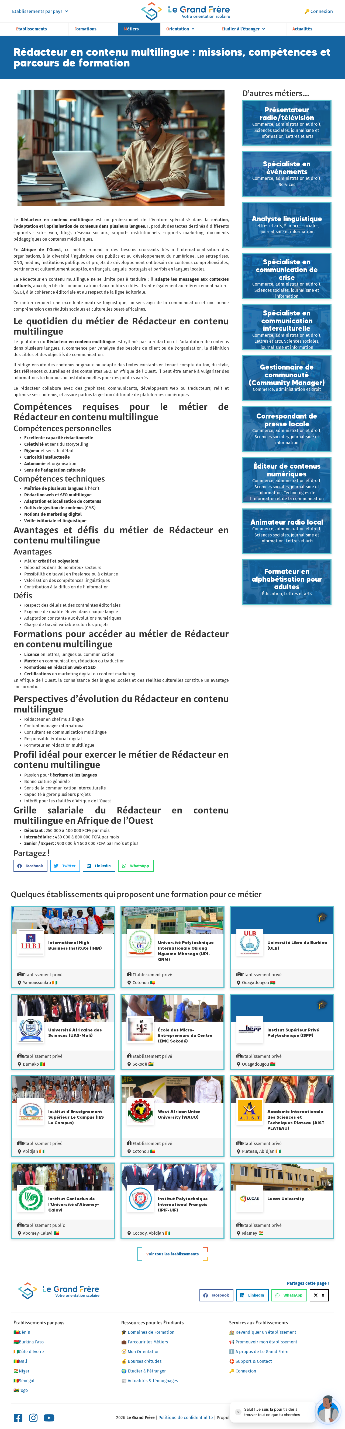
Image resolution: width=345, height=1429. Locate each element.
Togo (20, 1390)
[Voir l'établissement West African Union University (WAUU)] (140, 1112)
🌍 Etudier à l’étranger (143, 1371)
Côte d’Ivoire (28, 1351)
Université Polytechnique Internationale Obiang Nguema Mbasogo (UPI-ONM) (186, 951)
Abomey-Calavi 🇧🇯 (41, 1233)
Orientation (177, 28)
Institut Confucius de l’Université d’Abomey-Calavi (73, 1204)
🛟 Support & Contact (250, 1361)
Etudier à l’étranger (241, 28)
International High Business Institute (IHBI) (75, 945)
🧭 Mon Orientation (140, 1351)
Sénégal (23, 1380)
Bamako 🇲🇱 (34, 1064)
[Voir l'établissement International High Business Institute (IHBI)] (30, 943)
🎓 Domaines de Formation (147, 1332)
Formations (85, 28)
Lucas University (285, 1198)
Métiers (131, 28)
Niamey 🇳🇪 (253, 1233)
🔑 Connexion (318, 11)
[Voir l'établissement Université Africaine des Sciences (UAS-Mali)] (30, 1030)
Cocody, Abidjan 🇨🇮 (151, 1233)
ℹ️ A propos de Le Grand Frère (258, 1351)
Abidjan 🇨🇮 (33, 1151)
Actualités (302, 28)
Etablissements (31, 28)
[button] (30, 866)
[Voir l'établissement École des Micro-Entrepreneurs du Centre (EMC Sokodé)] (140, 1030)
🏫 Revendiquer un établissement (262, 1332)
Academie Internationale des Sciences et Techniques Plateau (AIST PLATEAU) (296, 1120)
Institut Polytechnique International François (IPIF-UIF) (183, 1204)
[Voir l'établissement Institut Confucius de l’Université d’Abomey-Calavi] (30, 1199)
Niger (21, 1371)
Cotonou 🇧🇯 (144, 982)
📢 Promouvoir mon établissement (263, 1341)
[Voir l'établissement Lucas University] (249, 1199)
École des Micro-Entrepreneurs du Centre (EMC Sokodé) (185, 1035)
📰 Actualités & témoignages (149, 1380)
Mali (20, 1361)
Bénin (21, 1332)
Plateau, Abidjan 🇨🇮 (261, 1151)
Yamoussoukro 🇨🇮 (40, 982)
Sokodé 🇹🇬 (143, 1064)
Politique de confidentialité (185, 1417)
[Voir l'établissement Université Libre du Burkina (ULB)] (249, 943)
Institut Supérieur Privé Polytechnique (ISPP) (293, 1032)
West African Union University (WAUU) (179, 1114)
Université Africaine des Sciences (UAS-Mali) (75, 1032)
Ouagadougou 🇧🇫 (258, 982)
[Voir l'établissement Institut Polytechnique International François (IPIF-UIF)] (140, 1199)
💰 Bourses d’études (141, 1361)
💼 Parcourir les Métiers (144, 1341)
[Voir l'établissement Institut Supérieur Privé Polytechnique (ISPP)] (249, 1030)
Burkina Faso (28, 1341)
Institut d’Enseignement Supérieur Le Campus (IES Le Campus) (76, 1117)
